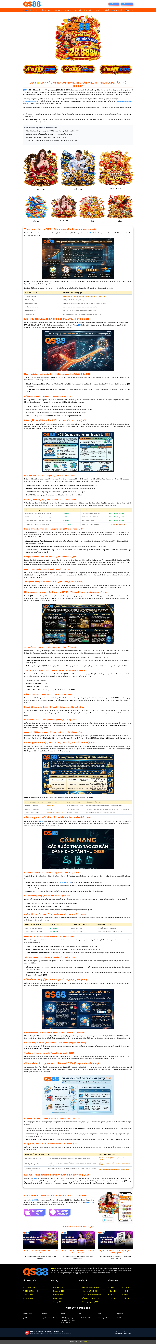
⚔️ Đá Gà (97, 10)
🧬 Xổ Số (106, 10)
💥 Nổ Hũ (77, 10)
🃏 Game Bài (45, 10)
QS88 (25, 10)
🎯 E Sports (57, 10)
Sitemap (85, 1341)
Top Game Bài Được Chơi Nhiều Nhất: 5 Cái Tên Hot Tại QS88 (78, 1252)
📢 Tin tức (129, 10)
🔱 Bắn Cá (87, 10)
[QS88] (32, 4)
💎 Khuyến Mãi (117, 10)
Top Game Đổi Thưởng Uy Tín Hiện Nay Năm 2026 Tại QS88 (116, 1252)
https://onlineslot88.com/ (64, 882)
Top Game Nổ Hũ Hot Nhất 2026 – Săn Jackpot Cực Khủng (40, 1252)
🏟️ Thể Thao (34, 10)
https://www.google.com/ (30, 101)
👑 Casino (68, 10)
